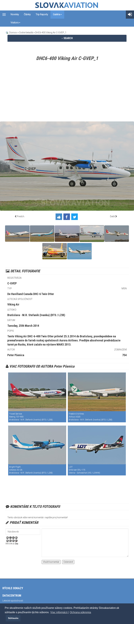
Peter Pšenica (15, 355)
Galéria (56, 14)
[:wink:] (16, 537)
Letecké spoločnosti (12, 600)
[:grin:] (13, 537)
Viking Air (13, 304)
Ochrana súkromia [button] (80, 612)
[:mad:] (10, 540)
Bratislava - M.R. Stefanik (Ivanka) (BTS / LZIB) (36, 315)
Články (27, 14)
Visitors (15, 22)
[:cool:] (10, 537)
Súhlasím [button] (13, 618)
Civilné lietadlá (26, 32)
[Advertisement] (67, 92)
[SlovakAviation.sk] (67, 5)
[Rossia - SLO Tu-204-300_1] (67, 233)
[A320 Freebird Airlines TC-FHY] (97, 391)
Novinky (15, 14)
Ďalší (112, 216)
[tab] (67, 38)
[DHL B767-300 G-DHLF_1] (54, 251)
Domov (13, 32)
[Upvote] (59, 217)
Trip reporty (42, 14)
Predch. (21, 216)
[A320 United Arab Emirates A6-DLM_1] (79, 251)
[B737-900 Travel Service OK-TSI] (37, 391)
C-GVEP (12, 283)
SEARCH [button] (68, 38)
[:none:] (7, 540)
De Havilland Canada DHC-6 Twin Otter (30, 294)
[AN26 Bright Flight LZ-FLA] (37, 445)
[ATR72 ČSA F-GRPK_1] (116, 233)
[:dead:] (16, 540)
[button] (5, 618)
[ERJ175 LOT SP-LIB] (97, 445)
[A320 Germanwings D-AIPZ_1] (17, 233)
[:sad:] (13, 540)
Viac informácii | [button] (59, 612)
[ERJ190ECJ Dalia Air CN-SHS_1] (42, 233)
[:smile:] (7, 537)
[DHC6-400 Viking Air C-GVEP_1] (91, 233)
